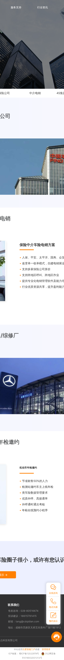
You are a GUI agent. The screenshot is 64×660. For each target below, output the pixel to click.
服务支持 (16, 7)
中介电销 (35, 93)
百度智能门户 (28, 649)
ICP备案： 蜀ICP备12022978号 (24, 653)
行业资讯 (42, 7)
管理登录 (46, 649)
